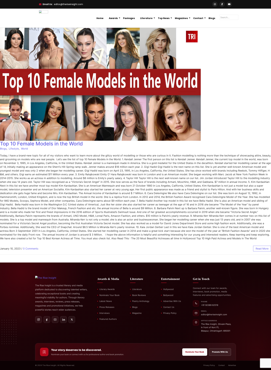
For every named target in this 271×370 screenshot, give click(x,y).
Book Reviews (139, 295)
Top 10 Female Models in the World (41, 144)
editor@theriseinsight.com (68, 4)
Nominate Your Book (109, 295)
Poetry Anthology (140, 301)
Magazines (181, 18)
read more (262, 248)
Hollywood (168, 289)
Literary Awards (107, 289)
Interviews (104, 313)
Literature (146, 18)
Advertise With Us (172, 301)
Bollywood (168, 295)
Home (100, 18)
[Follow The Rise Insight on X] (71, 319)
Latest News (105, 301)
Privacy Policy (169, 313)
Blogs (212, 18)
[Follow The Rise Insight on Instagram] (38, 319)
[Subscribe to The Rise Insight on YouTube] (55, 319)
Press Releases (106, 307)
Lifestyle (14, 148)
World (24, 148)
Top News (164, 18)
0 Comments (30, 248)
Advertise (232, 365)
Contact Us (168, 307)
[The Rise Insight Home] (51, 278)
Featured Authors (108, 319)
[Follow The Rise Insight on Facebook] (46, 319)
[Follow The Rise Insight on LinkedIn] (63, 319)
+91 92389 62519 (209, 305)
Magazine (137, 313)
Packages (129, 18)
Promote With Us (220, 352)
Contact (198, 18)
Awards (113, 18)
